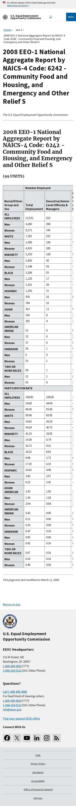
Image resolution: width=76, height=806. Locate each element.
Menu (71, 17)
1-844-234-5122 (12, 671)
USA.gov (38, 798)
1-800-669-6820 (12, 666)
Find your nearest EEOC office (21, 718)
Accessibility (38, 781)
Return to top (11, 604)
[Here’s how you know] (38, 4)
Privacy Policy (38, 763)
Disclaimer (38, 772)
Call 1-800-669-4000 (15, 692)
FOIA (38, 755)
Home (7, 30)
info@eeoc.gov (12, 709)
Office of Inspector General (38, 789)
